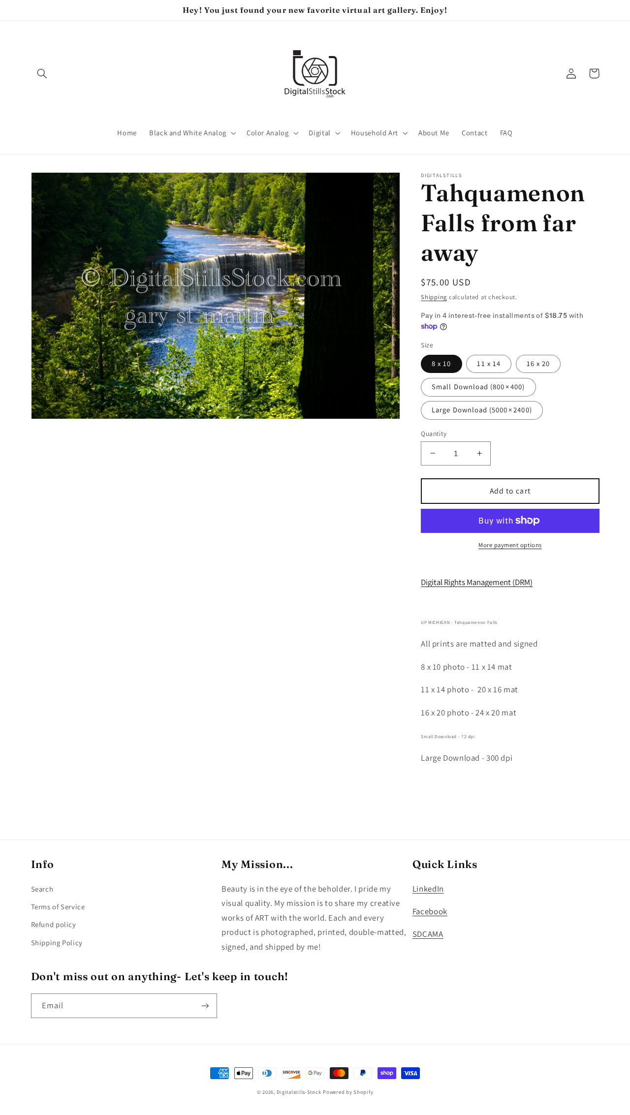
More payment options (510, 545)
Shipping (434, 297)
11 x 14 (488, 363)
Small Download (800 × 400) (478, 386)
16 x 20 (538, 363)
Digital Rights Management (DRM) (477, 582)
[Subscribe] (204, 1005)
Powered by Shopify (348, 1091)
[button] (42, 73)
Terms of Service (58, 906)
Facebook (429, 911)
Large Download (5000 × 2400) (482, 409)
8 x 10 (441, 363)
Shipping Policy (57, 942)
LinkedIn (428, 888)
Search (42, 889)
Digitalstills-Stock (299, 1091)
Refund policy (53, 924)
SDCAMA (427, 934)
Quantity (433, 433)
